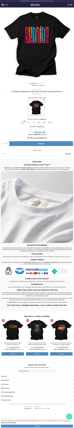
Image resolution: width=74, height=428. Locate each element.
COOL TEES (37, 89)
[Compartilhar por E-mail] (43, 83)
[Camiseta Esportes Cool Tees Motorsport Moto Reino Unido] (37, 337)
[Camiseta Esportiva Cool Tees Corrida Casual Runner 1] (13, 337)
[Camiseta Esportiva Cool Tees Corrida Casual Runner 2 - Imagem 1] (37, 44)
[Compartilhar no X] (41, 83)
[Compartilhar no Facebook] (37, 83)
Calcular (68, 154)
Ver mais (12, 354)
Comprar (41, 144)
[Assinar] (54, 371)
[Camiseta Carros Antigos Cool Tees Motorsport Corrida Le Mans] (61, 337)
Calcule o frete (37, 150)
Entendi (37, 426)
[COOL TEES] (35, 5)
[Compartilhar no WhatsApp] (39, 83)
